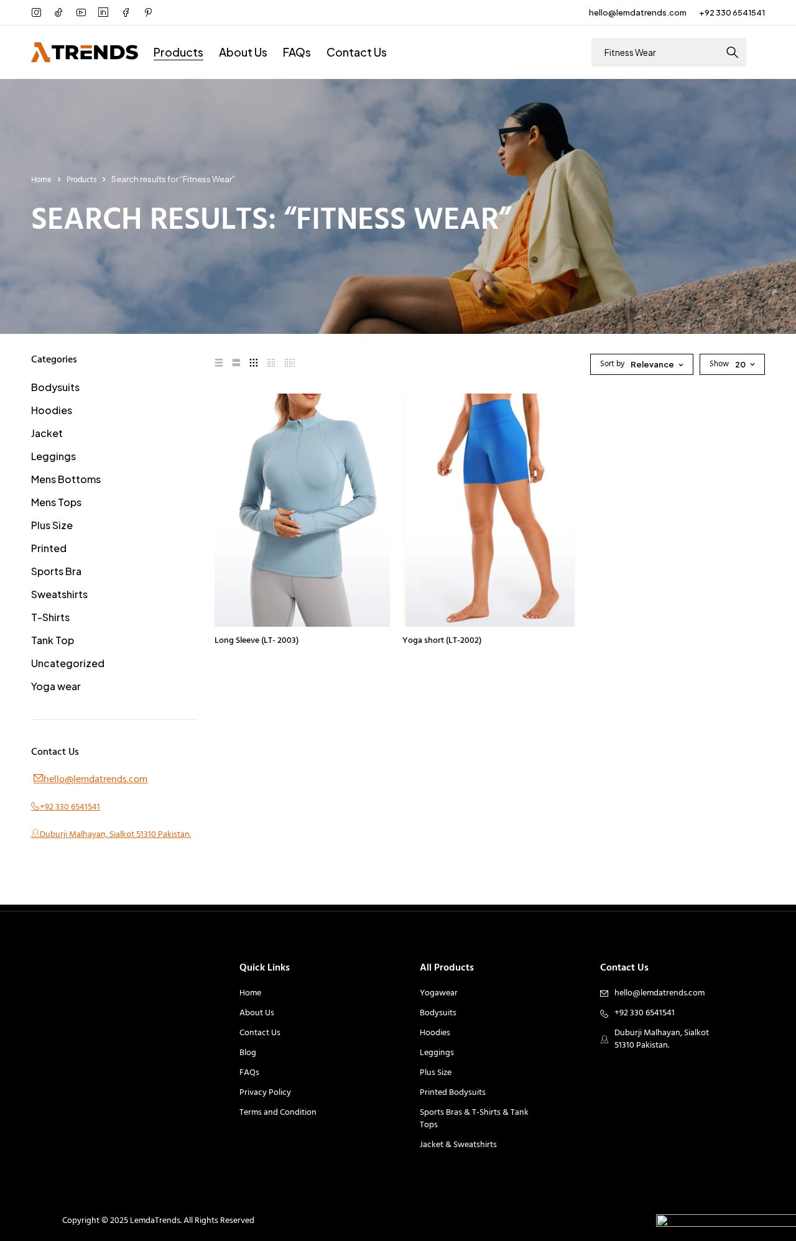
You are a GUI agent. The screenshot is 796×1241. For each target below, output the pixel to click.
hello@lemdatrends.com (638, 12)
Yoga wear (56, 686)
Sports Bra (56, 571)
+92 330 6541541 (732, 12)
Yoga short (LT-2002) (441, 641)
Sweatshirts (59, 594)
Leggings (53, 456)
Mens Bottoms (66, 479)
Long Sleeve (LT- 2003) (256, 641)
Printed (49, 548)
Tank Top (52, 640)
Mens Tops (56, 502)
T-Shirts (50, 617)
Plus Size (52, 525)
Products (81, 180)
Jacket (47, 433)
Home (41, 180)
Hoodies (51, 410)
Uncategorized (67, 663)
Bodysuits (55, 387)
